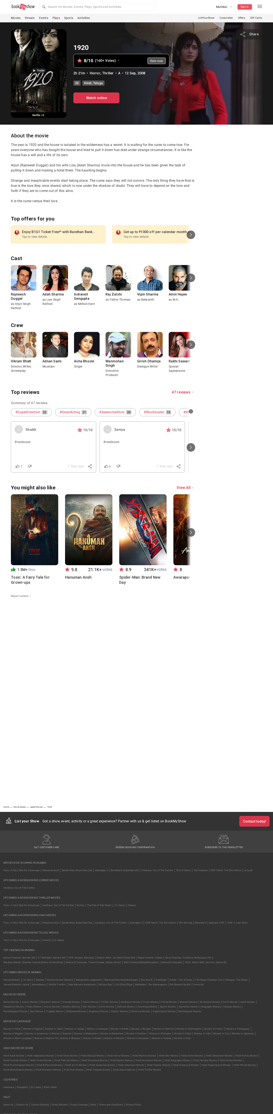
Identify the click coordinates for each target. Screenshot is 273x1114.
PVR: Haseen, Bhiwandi (81, 957)
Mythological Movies (189, 1011)
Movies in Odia (202, 1033)
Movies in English (32, 1029)
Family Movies (91, 1002)
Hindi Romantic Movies (48, 1069)
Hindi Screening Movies (94, 1060)
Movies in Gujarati (61, 1033)
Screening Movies (147, 1006)
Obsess (132, 905)
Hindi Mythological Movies (18, 1069)
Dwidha (40, 980)
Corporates (226, 17)
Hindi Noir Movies (73, 1069)
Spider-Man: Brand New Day (77, 870)
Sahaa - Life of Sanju (181, 980)
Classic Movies (119, 1011)
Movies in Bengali (141, 1029)
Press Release (60, 1104)
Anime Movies (106, 1006)
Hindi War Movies (168, 1055)
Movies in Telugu (74, 1029)
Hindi (88, 83)
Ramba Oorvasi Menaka (60, 980)
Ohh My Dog (185, 922)
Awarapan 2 (101, 870)
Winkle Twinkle (57, 984)
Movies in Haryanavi (138, 1038)
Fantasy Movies (232, 1006)
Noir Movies (36, 1011)
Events (43, 18)
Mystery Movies (71, 1006)
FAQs (93, 1104)
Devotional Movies (210, 1002)
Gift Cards (256, 17)
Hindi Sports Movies (121, 1060)
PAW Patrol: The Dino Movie (226, 870)
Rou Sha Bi (147, 980)
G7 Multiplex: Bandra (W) (52, 957)
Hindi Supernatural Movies (216, 1065)
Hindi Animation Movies (148, 1060)
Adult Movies (247, 1002)
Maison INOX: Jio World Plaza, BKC (116, 957)
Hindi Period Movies (245, 1065)
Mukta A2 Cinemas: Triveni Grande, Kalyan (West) (93, 962)
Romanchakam (11, 980)
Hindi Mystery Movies (144, 1055)
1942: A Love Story (237, 922)
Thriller (108, 73)
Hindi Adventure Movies (131, 1065)
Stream (30, 18)
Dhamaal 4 (200, 922)
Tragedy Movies (55, 1011)
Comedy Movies (71, 1002)
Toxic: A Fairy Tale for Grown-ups (21, 870)
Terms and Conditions (111, 1104)
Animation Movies (189, 1006)
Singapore (22, 1087)
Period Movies (169, 1002)
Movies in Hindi (11, 1029)
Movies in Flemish (164, 1029)
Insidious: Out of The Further (157, 870)
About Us (8, 1104)
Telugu (98, 83)
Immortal (198, 984)
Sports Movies (168, 1006)
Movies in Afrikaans (160, 1033)
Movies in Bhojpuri (70, 1038)
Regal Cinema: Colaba (150, 957)
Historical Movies (140, 1011)
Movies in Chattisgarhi (189, 1029)
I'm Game (119, 905)
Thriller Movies (109, 1002)
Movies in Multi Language (17, 1038)
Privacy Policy (133, 1104)
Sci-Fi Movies (230, 1002)
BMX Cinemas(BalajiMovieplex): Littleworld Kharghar (153, 962)
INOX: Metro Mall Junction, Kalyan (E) (206, 962)
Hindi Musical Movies (93, 1055)
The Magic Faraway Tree (208, 980)
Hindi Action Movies (231, 1060)
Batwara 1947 (216, 922)
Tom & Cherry (183, 870)
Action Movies (30, 1002)
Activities (83, 18)
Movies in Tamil (54, 1029)
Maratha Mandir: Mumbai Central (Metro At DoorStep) (33, 962)
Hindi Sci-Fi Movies (76, 1065)
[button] (98, 7)
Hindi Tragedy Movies (98, 1069)
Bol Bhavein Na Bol (180, 984)
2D (77, 83)
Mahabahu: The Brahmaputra (151, 984)
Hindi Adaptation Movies (40, 1055)
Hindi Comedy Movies (15, 1060)
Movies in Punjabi (161, 1038)
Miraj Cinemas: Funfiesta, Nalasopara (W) (188, 957)
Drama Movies (11, 1002)
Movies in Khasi (182, 1033)
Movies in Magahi (13, 1033)
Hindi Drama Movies (124, 1069)
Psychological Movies (15, 1011)
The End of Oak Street (99, 905)
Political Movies (126, 1006)
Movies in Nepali (92, 1038)
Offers (241, 17)
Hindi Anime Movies (192, 1055)
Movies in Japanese (243, 1033)
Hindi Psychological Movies (18, 1065)
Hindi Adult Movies (13, 1055)
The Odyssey (201, 870)
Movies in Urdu (182, 1038)
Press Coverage (79, 1104)
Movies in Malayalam (86, 1033)
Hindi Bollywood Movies (49, 1065)
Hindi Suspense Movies (102, 1065)
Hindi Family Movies (246, 1055)
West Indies (50, 1087)
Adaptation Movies (13, 1006)
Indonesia (8, 1087)
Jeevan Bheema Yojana (16, 984)
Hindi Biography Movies (177, 1060)
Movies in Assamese (37, 1033)
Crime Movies (150, 1002)
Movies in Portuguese (238, 1029)
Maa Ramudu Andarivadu (82, 984)
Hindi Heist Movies (67, 1055)
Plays (56, 18)
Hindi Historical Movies (186, 1065)
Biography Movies (211, 1006)
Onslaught (161, 980)
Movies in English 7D (46, 1038)
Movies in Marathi (114, 1038)
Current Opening (40, 1104)
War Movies (89, 1006)
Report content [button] (19, 596)
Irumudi (248, 870)
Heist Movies (34, 1006)
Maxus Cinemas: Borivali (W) (19, 957)
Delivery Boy (105, 984)
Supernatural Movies (164, 1011)
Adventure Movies (130, 1002)
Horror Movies (52, 1006)
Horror (95, 73)
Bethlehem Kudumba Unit (125, 870)
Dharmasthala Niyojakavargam (121, 980)
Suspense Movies (98, 1011)
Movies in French (213, 1029)
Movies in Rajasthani (111, 1033)
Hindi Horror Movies (118, 1055)
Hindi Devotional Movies (219, 1055)
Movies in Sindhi (119, 1029)
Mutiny (80, 905)
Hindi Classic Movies (158, 1065)
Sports (68, 18)
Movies (15, 18)
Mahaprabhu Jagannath (89, 980)
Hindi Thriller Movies (149, 1069)
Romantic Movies (50, 1002)
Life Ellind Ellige (123, 984)
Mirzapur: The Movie (236, 980)
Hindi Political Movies (66, 1060)
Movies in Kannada (97, 1029)
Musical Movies (188, 1002)
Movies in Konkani (136, 1033)
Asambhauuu (39, 984)
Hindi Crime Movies (41, 1060)
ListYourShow (206, 17)
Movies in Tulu (221, 1033)
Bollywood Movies (76, 1011)
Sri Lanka (36, 1087)
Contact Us (22, 1104)
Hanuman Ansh (50, 870)
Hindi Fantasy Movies (205, 1060)
